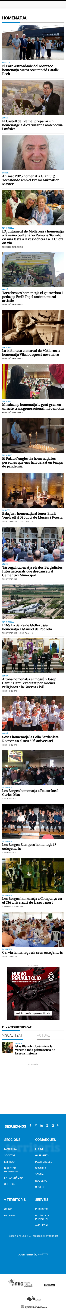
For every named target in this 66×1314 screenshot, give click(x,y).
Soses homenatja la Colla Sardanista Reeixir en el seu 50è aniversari (30, 739)
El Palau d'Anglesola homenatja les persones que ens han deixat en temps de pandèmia (32, 462)
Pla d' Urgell (43, 1161)
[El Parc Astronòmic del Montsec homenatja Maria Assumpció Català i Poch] (33, 42)
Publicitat (41, 1209)
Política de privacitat (42, 1217)
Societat (9, 1155)
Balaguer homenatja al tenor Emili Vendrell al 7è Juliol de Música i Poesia (32, 515)
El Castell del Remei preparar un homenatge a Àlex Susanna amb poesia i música (32, 125)
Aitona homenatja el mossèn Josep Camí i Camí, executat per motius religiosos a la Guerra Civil (29, 683)
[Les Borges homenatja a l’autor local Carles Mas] (33, 767)
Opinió (8, 1209)
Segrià (39, 1174)
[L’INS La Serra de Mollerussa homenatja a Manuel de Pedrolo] (33, 602)
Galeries (9, 1215)
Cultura (9, 1184)
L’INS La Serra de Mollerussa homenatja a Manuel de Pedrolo (27, 627)
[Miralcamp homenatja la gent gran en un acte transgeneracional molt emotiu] (33, 381)
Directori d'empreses (11, 1170)
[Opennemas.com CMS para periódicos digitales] (33, 1254)
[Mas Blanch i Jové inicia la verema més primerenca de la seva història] (7, 1047)
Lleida (39, 1149)
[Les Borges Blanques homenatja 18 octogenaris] (33, 821)
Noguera (41, 1180)
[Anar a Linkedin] (41, 1125)
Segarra (40, 1168)
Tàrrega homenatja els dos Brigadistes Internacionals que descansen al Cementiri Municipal (32, 571)
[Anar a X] (36, 1125)
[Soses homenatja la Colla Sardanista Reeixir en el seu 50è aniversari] (33, 713)
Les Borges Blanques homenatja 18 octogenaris (29, 846)
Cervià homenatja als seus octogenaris (32, 952)
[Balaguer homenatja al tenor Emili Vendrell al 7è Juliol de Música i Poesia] (33, 490)
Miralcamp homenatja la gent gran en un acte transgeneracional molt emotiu (33, 406)
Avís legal (41, 1225)
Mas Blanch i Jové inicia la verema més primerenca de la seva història (35, 1049)
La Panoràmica (13, 1177)
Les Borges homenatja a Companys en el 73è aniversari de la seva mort (32, 900)
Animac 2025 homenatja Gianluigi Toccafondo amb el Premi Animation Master (30, 180)
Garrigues (42, 1155)
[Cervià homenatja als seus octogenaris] (33, 929)
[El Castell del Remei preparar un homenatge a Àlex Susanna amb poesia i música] (33, 97)
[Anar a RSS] (58, 1125)
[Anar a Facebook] (30, 1125)
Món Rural (11, 1149)
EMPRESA (9, 1161)
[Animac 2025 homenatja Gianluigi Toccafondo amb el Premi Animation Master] (33, 152)
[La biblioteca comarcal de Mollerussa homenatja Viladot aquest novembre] (33, 327)
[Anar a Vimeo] (53, 1125)
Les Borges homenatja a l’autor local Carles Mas (30, 792)
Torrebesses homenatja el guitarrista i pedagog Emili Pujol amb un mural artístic (32, 296)
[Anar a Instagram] (47, 1125)
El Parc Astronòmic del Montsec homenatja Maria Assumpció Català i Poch (30, 70)
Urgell (39, 1186)
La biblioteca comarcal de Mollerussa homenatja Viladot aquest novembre (31, 352)
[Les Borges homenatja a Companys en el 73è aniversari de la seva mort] (33, 875)
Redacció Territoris (12, 247)
